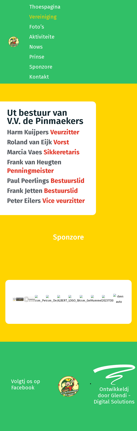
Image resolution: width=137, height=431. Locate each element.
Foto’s (36, 27)
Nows (36, 47)
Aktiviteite (42, 37)
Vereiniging (43, 17)
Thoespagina (44, 7)
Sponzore (40, 67)
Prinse (36, 57)
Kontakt (39, 77)
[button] (16, 299)
